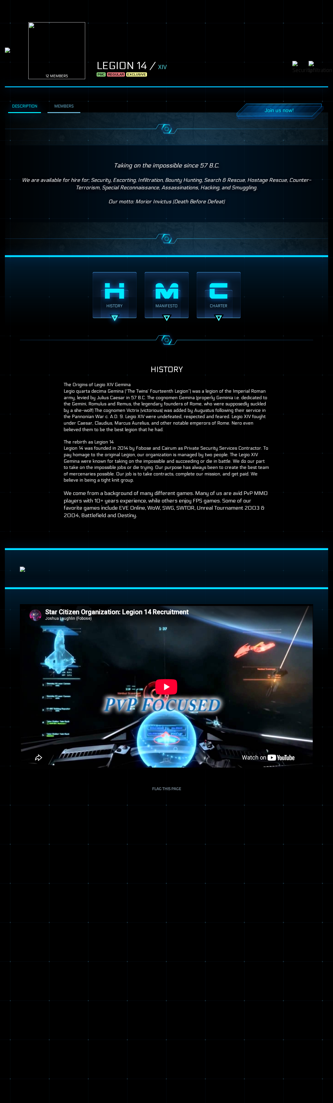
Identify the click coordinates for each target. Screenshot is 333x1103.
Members (64, 106)
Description (24, 106)
